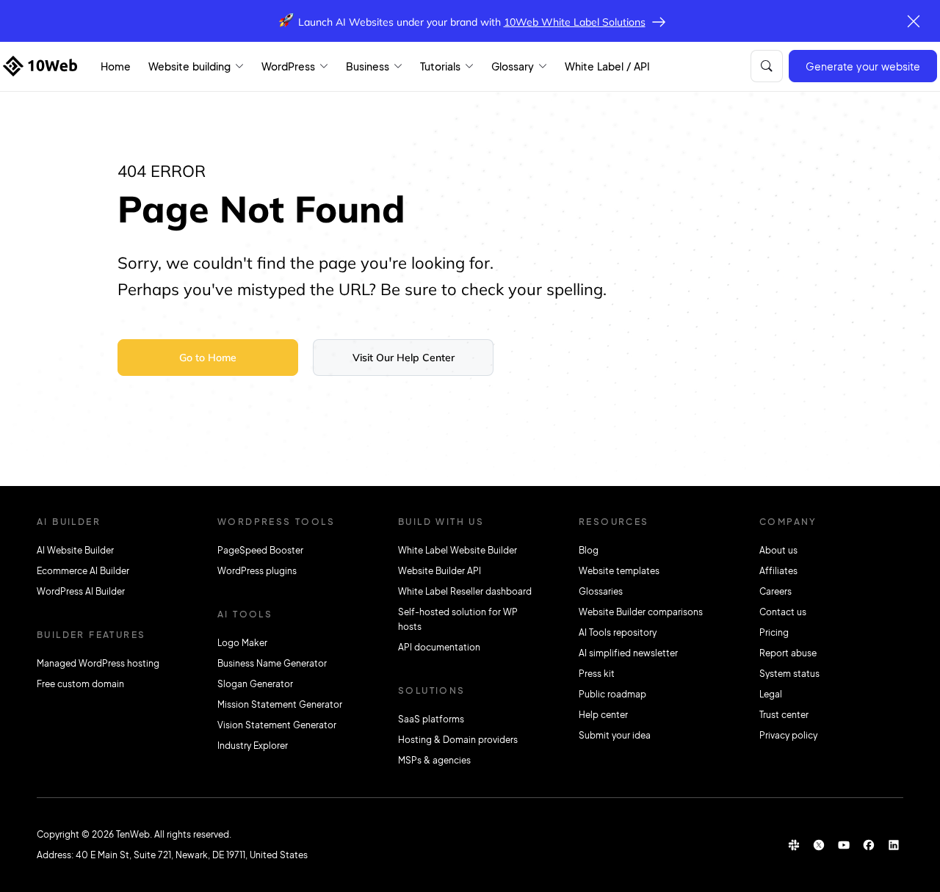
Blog (589, 550)
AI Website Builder (75, 550)
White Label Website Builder (457, 550)
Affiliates (778, 570)
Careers (775, 591)
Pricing (774, 632)
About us (778, 550)
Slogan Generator (255, 683)
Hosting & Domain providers (458, 739)
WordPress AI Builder (81, 591)
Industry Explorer (252, 745)
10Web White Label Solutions (575, 22)
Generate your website (863, 66)
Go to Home (207, 357)
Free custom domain (80, 683)
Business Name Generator (272, 663)
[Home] (40, 66)
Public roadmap (612, 694)
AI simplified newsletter (628, 653)
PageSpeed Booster (260, 550)
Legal (770, 694)
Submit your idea (615, 735)
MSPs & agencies (434, 760)
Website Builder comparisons (641, 611)
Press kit (597, 673)
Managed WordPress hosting (98, 663)
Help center (603, 714)
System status (789, 673)
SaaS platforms (431, 719)
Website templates (619, 570)
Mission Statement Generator (279, 704)
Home (116, 66)
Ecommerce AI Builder (83, 570)
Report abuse (788, 653)
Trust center (784, 714)
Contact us (782, 611)
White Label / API (607, 66)
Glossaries (601, 591)
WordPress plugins (257, 570)
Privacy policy (788, 735)
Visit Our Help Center (403, 357)
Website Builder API (439, 570)
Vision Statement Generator (276, 724)
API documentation (439, 647)
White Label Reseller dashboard (465, 591)
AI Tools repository (618, 632)
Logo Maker (242, 642)
